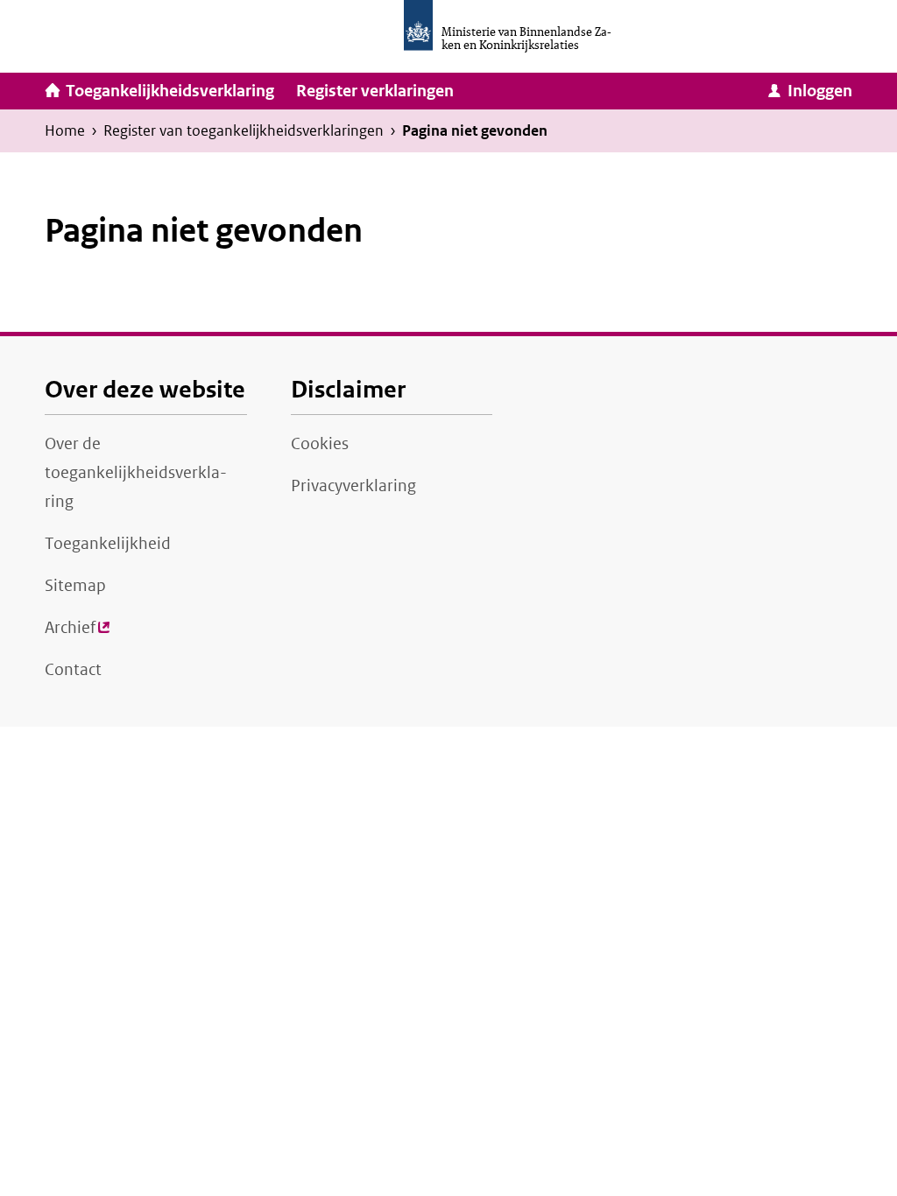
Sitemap (75, 585)
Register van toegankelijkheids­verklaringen (243, 131)
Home (65, 131)
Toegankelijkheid (108, 543)
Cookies (320, 443)
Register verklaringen (375, 91)
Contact (73, 669)
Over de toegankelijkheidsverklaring (136, 472)
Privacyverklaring (353, 485)
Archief (77, 633)
